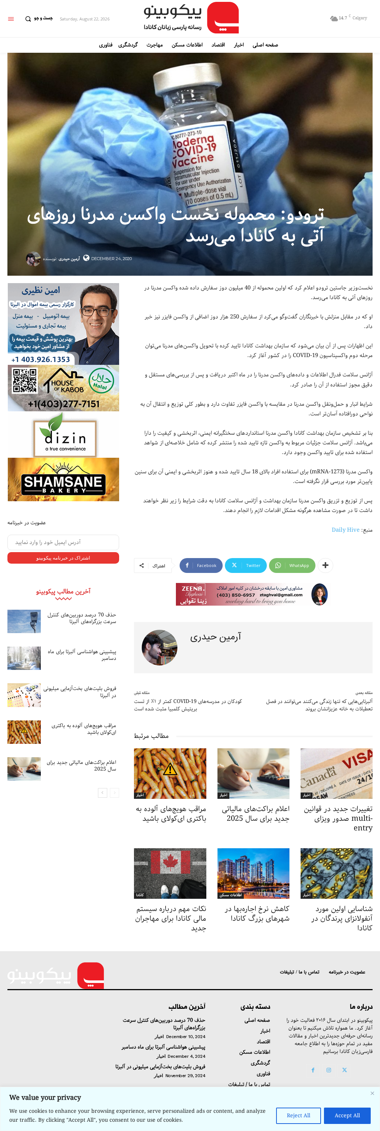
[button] (37, 18)
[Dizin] (63, 434)
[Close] (372, 1093)
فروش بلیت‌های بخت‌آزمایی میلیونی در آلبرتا (80, 692)
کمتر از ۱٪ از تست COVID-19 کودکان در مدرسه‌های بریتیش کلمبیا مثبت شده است (188, 705)
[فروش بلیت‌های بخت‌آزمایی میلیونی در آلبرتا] (24, 695)
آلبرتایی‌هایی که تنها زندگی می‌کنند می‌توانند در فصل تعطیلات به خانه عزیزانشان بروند (319, 705)
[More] (325, 565)
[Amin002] (63, 324)
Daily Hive (346, 530)
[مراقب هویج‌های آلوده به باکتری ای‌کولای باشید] (24, 732)
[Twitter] (344, 1070)
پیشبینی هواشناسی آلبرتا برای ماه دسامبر (82, 655)
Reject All (298, 1115)
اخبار (140, 795)
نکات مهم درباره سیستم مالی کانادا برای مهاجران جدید (170, 918)
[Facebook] (313, 1070)
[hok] (63, 388)
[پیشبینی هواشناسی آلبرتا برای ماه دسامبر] (24, 658)
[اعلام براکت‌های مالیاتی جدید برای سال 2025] (24, 769)
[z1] (253, 594)
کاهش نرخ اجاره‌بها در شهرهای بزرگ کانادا (257, 913)
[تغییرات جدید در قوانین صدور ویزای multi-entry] (337, 773)
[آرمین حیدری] (34, 259)
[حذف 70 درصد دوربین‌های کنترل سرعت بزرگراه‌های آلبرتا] (24, 621)
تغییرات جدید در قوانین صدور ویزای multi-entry (338, 819)
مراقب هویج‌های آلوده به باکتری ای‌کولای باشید (84, 729)
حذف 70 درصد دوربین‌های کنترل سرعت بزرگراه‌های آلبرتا (82, 618)
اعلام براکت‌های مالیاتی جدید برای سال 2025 (81, 766)
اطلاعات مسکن (231, 895)
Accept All (347, 1115)
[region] (190, 1109)
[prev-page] (114, 793)
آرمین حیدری (69, 258)
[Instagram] (328, 1070)
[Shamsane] (63, 479)
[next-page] (102, 793)
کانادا (140, 895)
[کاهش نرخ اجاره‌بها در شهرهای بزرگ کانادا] (253, 873)
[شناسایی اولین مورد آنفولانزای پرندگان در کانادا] (337, 873)
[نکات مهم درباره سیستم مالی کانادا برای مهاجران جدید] (170, 873)
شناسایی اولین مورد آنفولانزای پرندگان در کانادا (342, 918)
